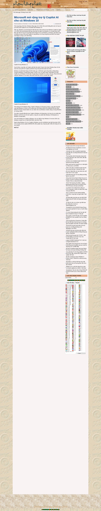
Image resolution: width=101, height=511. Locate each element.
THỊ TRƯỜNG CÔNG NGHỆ (73, 114)
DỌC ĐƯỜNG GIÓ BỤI (72, 89)
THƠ (53, 9)
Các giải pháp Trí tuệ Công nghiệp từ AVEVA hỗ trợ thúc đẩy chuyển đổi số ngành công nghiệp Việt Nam (76, 253)
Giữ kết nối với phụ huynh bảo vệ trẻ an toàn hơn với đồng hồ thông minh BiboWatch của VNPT (75, 227)
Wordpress (56, 506)
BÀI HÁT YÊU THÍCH (71, 84)
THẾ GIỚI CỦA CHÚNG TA (42, 9)
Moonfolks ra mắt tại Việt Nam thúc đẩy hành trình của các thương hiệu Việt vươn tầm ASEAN (76, 263)
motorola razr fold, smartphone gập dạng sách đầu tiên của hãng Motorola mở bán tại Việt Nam (76, 152)
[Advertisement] (76, 367)
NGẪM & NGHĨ (70, 93)
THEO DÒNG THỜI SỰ (72, 112)
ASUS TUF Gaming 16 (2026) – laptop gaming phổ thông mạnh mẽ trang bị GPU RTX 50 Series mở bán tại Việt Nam (76, 184)
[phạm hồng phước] (28, 7)
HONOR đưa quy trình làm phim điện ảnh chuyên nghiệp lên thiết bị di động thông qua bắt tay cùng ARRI (76, 232)
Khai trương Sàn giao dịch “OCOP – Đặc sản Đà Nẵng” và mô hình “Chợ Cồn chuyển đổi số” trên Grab (76, 237)
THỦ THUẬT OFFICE (71, 119)
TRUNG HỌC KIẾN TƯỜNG (73, 121)
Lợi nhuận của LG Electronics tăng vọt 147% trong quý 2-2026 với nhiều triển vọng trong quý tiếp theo (76, 189)
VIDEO (68, 123)
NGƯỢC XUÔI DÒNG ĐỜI (73, 96)
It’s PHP (85, 1)
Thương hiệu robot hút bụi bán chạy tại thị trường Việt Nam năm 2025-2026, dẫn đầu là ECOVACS (76, 157)
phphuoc (20, 23)
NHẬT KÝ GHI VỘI (71, 98)
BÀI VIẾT (31, 9)
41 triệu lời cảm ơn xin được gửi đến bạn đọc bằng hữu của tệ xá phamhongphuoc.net (76, 204)
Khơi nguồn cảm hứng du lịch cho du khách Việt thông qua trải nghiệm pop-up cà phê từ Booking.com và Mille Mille (76, 245)
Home (80, 1)
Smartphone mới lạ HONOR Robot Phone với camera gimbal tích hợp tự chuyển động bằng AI (76, 209)
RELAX (68, 100)
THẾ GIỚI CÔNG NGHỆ (72, 105)
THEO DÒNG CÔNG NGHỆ (38, 23)
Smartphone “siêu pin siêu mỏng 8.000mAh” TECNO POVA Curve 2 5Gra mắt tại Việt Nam (76, 271)
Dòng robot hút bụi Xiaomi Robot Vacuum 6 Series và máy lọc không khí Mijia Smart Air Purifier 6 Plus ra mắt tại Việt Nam (76, 179)
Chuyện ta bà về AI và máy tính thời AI (75, 145)
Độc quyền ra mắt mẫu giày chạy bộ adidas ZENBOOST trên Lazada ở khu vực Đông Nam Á (76, 217)
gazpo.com (65, 506)
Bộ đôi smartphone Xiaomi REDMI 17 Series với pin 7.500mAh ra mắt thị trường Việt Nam (76, 258)
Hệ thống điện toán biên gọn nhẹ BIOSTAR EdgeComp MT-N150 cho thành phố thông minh (76, 199)
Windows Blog (30, 26)
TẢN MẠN (23, 9)
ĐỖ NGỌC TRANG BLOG (72, 91)
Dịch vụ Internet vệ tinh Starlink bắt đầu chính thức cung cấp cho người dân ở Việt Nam (76, 194)
